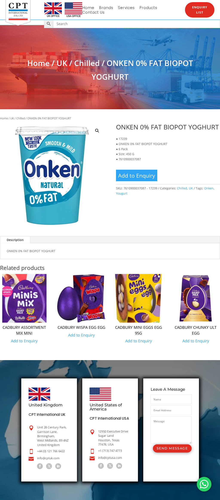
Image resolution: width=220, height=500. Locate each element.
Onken (209, 188)
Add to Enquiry (136, 175)
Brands (106, 8)
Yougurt (121, 193)
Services (126, 8)
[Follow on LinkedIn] (58, 466)
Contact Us (93, 13)
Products (148, 8)
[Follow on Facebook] (40, 466)
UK (62, 63)
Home (88, 8)
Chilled (87, 63)
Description (15, 240)
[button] (97, 131)
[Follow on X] (49, 466)
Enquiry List (199, 9)
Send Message (172, 448)
